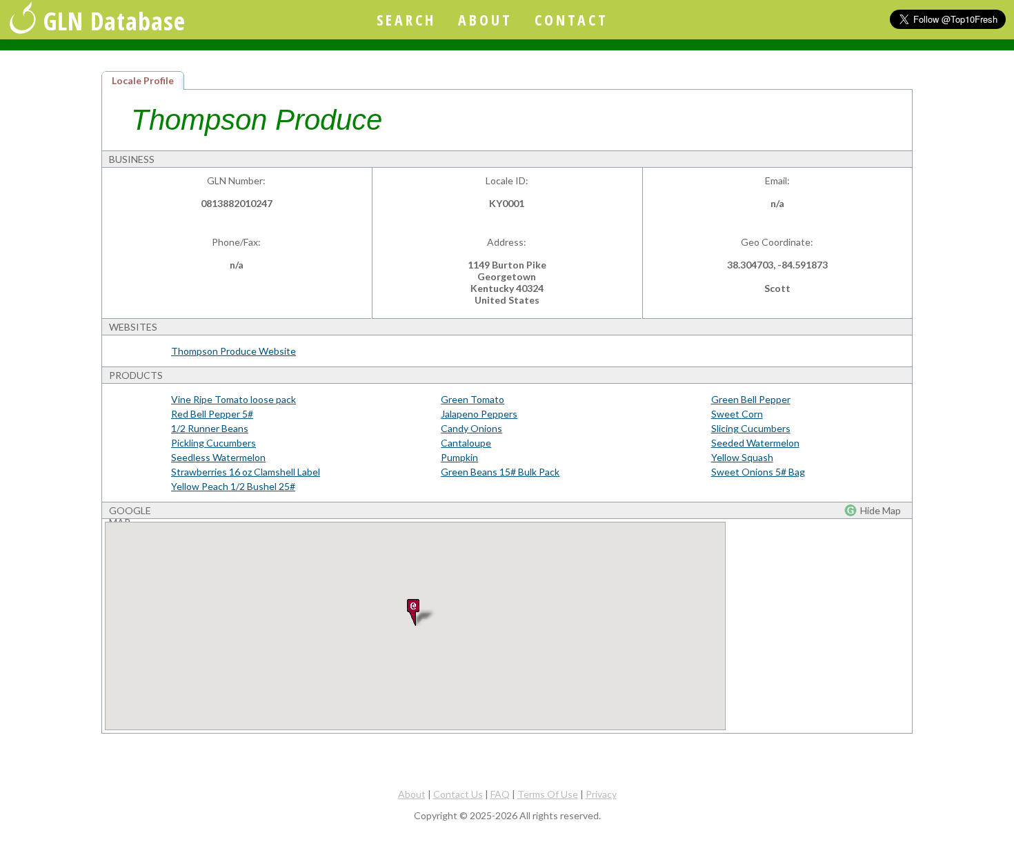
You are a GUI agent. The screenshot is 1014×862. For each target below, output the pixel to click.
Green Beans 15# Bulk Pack (500, 472)
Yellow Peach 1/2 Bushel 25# (233, 486)
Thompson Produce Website (233, 351)
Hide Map (880, 510)
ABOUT (485, 20)
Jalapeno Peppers (479, 414)
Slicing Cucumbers (751, 428)
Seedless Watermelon (218, 457)
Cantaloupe (466, 443)
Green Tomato (472, 399)
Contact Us (458, 794)
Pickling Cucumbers (213, 443)
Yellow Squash (742, 457)
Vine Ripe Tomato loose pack (233, 399)
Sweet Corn (737, 414)
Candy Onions (471, 428)
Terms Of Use (547, 794)
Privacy (601, 794)
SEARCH (406, 20)
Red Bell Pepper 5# (212, 414)
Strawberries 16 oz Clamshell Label (245, 472)
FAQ (500, 794)
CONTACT (571, 20)
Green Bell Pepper (751, 399)
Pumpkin (459, 457)
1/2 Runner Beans (209, 428)
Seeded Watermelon (755, 443)
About (412, 794)
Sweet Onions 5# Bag (758, 472)
